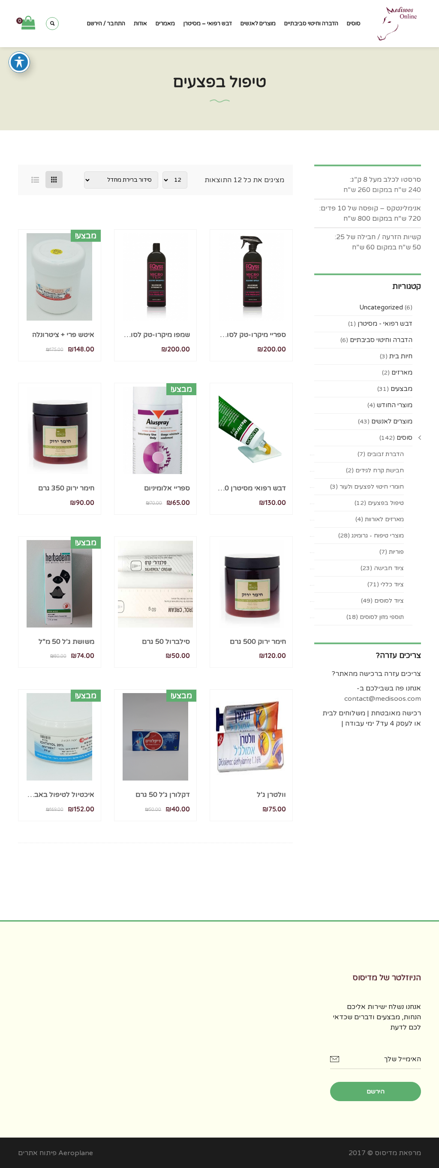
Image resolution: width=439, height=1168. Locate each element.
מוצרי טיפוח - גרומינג (378, 535)
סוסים (354, 23)
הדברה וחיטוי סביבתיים (311, 23)
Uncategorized (381, 307)
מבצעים (401, 389)
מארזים (401, 372)
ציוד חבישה (389, 568)
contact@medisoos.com (382, 698)
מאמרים (165, 23)
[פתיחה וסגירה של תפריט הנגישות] (19, 62)
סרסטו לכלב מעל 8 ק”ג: (384, 179)
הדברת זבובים (385, 454)
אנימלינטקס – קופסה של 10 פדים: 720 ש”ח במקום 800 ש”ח (370, 213)
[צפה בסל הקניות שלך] (28, 23)
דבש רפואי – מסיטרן (207, 23)
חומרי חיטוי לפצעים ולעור (372, 486)
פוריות (396, 551)
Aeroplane (75, 1153)
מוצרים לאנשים (258, 23)
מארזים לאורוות (384, 519)
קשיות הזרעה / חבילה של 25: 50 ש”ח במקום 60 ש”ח (378, 242)
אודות (140, 23)
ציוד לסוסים (389, 600)
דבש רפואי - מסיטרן (385, 323)
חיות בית (400, 356)
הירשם (376, 1091)
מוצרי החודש (394, 405)
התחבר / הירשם (106, 23)
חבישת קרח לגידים (379, 470)
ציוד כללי (392, 584)
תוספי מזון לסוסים (382, 617)
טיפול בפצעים (386, 503)
